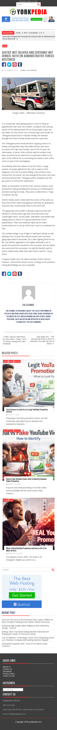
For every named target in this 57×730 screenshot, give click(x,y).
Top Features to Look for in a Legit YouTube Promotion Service (27, 410)
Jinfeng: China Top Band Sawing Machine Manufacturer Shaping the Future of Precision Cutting (25, 632)
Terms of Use (9, 676)
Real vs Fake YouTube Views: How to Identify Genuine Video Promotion (26, 480)
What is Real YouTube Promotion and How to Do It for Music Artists (26, 549)
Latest (5, 46)
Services (17, 361)
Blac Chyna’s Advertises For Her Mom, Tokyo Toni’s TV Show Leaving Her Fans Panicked (15, 340)
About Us (7, 667)
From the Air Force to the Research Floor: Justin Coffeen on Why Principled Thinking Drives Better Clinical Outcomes (27, 620)
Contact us (7, 669)
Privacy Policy (8, 673)
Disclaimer (7, 671)
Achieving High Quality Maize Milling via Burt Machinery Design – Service (25, 626)
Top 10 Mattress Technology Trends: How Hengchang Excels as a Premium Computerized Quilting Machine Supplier (28, 638)
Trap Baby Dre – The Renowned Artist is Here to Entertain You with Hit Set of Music (42, 340)
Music (11, 361)
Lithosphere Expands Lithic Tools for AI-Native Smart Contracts (24, 644)
